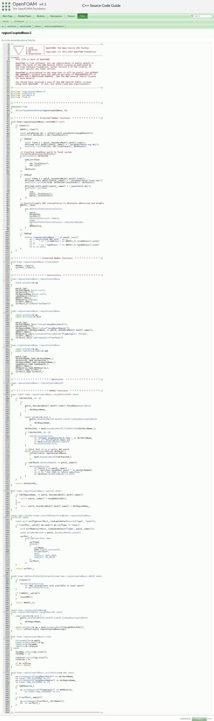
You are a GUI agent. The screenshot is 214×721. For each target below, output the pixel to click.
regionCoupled (25, 26)
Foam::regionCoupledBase (31, 610)
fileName (32, 303)
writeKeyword (26, 676)
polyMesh (85, 406)
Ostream (57, 673)
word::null (38, 290)
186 (6, 394)
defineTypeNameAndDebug (28, 110)
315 (6, 639)
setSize (29, 652)
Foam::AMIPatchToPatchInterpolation (38, 576)
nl (67, 239)
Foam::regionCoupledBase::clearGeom (36, 262)
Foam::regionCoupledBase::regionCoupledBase (35, 279)
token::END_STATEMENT (30, 678)
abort (31, 587)
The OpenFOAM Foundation (29, 8)
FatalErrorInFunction (41, 436)
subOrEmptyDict (41, 338)
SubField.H (28, 93)
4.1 (43, 4)
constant (53, 550)
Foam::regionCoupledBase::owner (34, 491)
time (65, 419)
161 (6, 347)
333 (6, 673)
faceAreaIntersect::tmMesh (44, 218)
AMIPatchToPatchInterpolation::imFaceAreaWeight (56, 222)
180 (6, 383)
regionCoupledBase (32, 351)
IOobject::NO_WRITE (44, 557)
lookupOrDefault (44, 334)
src (3, 26)
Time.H (26, 97)
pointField (26, 135)
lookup (41, 324)
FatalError (49, 444)
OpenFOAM (25, 4)
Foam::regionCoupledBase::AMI (76, 576)
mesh (46, 417)
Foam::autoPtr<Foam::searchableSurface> (40, 516)
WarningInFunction (39, 466)
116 (6, 262)
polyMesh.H (28, 95)
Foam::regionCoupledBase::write (34, 673)
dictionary (28, 317)
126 (6, 281)
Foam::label (17, 394)
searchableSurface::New (38, 538)
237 (6, 491)
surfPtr (15, 517)
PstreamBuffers (24, 640)
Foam (25, 107)
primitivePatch (28, 156)
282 (6, 576)
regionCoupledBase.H (34, 91)
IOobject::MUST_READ (45, 555)
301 (6, 612)
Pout (27, 237)
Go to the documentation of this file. (19, 40)
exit (40, 444)
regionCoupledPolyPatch (54, 26)
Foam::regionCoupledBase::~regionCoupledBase (36, 383)
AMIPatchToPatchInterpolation (46, 209)
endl (42, 247)
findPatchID (70, 428)
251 (6, 517)
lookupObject (78, 419)
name (73, 237)
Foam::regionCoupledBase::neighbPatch (32, 612)
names (64, 442)
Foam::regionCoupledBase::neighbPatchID (47, 394)
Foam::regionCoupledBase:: (77, 516)
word (25, 521)
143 (6, 313)
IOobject (34, 544)
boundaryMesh (45, 419)
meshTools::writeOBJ (36, 146)
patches (38, 26)
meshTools (12, 26)
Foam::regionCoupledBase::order (34, 637)
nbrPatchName (47, 462)
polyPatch (28, 283)
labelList (21, 644)
